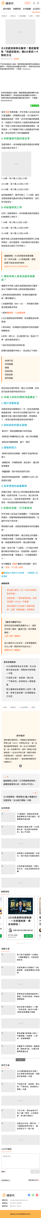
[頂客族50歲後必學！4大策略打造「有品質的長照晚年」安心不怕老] (8, 830)
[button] (38, 3)
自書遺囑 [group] (22, 16)
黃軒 (33, 707)
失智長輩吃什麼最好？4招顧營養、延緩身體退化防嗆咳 (28, 970)
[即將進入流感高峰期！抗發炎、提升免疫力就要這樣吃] (8, 856)
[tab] (18, 943)
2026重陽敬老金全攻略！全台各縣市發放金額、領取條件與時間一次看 (28, 1074)
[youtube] (37, 1195)
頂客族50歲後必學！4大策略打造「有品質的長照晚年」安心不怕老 (28, 829)
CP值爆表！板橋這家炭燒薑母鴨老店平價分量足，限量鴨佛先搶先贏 (28, 816)
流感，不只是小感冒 (14, 567)
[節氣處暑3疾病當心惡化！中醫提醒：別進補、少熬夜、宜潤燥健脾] (8, 1036)
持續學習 (17, 8)
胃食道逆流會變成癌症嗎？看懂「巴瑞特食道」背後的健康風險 (28, 996)
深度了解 (28, 936)
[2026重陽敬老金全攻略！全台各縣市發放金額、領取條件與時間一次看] (8, 1074)
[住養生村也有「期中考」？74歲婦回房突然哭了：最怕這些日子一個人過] (8, 1126)
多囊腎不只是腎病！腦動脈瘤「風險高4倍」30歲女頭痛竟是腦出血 (28, 1049)
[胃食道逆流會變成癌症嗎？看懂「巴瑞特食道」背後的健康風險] (8, 997)
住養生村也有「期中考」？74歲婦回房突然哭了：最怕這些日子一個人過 (28, 1126)
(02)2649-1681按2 (16, 1203)
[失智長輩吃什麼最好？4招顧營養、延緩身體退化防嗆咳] (8, 970)
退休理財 (7, 8)
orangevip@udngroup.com (19, 1200)
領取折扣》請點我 (12, 649)
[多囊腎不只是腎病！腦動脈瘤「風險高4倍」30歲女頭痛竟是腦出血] (8, 1049)
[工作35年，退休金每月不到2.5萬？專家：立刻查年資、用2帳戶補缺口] (8, 1113)
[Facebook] (20, 765)
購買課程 (27, 3)
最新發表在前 (33, 1180)
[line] (33, 1195)
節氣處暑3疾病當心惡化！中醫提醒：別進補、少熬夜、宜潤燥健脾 (28, 1036)
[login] (34, 3)
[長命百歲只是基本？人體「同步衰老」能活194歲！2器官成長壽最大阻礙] (8, 1010)
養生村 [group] (4, 16)
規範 (2, 1171)
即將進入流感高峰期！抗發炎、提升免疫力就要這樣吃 (28, 854)
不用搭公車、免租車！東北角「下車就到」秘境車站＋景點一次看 (28, 1086)
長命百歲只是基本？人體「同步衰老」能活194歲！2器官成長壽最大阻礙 (28, 1009)
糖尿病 (13, 707)
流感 (5, 707)
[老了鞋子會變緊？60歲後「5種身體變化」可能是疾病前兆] (8, 958)
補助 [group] (31, 16)
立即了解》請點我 (12, 635)
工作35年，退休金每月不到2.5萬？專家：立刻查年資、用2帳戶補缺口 (28, 1113)
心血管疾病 (24, 707)
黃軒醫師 (16, 59)
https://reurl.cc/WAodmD (16, 266)
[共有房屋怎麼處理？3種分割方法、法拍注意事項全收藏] (8, 869)
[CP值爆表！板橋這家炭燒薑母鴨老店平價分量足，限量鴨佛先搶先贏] (8, 817)
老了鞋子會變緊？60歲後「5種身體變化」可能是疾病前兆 (28, 957)
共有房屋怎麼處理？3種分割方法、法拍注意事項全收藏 (28, 869)
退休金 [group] (13, 16)
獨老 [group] (38, 16)
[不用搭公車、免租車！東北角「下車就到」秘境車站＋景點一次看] (8, 1087)
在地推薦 (27, 8)
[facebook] (29, 1195)
